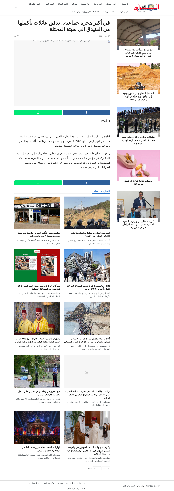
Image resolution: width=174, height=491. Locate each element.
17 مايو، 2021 (104, 36)
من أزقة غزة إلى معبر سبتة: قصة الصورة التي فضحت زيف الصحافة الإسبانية (38, 287)
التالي (97, 468)
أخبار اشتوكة (138, 88)
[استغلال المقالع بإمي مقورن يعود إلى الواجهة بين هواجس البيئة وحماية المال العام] (138, 78)
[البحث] (16, 8)
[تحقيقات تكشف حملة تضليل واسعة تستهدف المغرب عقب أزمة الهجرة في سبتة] (138, 122)
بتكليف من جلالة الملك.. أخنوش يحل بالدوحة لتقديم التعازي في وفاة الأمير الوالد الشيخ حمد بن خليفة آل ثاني (88, 450)
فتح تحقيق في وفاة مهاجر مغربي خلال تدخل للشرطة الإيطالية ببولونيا (39, 393)
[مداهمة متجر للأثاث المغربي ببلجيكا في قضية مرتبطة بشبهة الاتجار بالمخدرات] (37, 213)
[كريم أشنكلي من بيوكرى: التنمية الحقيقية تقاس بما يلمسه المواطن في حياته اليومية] (138, 206)
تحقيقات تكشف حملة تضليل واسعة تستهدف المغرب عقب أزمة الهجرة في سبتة (138, 140)
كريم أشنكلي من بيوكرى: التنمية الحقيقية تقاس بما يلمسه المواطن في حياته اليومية (138, 224)
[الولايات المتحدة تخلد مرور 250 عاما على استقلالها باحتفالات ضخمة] (37, 427)
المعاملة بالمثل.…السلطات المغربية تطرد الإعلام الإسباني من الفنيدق (90, 234)
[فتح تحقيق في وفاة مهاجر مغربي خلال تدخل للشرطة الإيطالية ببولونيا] (37, 371)
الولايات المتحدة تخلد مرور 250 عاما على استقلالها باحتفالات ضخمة (41, 449)
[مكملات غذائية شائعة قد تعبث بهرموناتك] (138, 165)
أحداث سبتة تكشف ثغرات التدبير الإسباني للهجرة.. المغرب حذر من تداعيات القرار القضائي (87, 340)
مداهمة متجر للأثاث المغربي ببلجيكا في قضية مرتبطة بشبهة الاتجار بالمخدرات (39, 234)
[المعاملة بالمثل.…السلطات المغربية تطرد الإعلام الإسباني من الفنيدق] (87, 213)
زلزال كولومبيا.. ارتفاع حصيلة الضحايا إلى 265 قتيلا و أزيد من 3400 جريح (88, 287)
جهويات (138, 44)
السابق (105, 468)
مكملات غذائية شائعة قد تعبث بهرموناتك (138, 182)
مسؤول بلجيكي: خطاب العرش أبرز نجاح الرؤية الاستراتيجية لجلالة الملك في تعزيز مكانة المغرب (37, 340)
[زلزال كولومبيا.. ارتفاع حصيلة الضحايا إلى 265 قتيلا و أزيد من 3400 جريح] (87, 265)
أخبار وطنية (138, 131)
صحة (138, 175)
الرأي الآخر (141, 485)
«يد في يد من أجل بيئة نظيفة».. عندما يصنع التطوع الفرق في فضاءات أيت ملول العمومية (138, 52)
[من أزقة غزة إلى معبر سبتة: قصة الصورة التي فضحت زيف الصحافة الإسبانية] (37, 265)
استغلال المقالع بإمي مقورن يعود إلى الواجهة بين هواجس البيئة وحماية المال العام (138, 96)
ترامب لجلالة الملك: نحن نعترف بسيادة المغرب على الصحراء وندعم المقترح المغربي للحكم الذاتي (87, 394)
